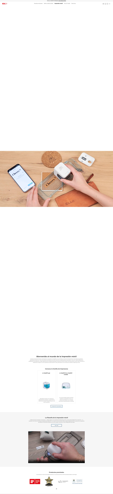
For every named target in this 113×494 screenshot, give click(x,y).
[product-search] (107, 4)
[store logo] (4, 3)
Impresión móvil (59, 3)
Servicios (73, 3)
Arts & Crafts (67, 3)
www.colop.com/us (62, 0)
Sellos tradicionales (48, 3)
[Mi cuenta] (105, 4)
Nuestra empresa (38, 3)
